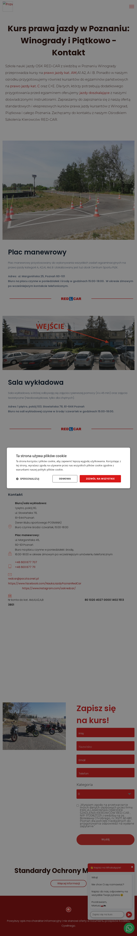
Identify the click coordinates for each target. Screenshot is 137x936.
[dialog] (68, 468)
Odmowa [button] (65, 478)
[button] (27, 478)
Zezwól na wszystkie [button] (100, 478)
